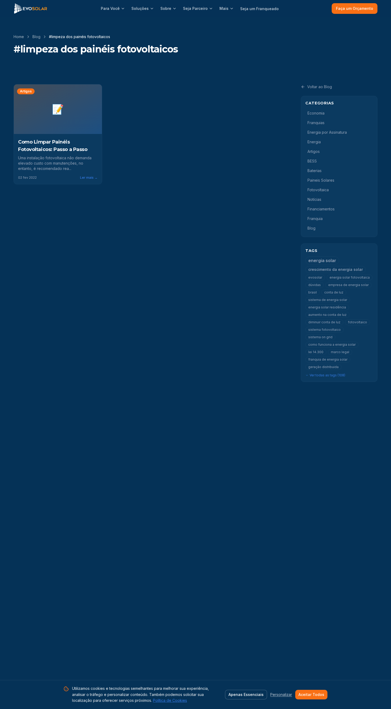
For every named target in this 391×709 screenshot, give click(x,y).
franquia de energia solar (327, 359)
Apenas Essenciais (246, 694)
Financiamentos (321, 209)
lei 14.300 (315, 352)
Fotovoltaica (318, 190)
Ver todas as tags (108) (327, 375)
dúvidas (314, 285)
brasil (312, 292)
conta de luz (333, 292)
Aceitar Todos (311, 694)
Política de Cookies (170, 700)
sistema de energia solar (327, 300)
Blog (36, 36)
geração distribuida (323, 367)
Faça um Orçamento (354, 8)
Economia (316, 113)
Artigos (313, 151)
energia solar (322, 260)
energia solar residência (327, 307)
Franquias (316, 122)
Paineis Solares (320, 180)
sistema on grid (320, 337)
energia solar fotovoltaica (350, 277)
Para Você (110, 8)
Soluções (140, 8)
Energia (314, 142)
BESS (312, 161)
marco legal (340, 352)
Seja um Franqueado (259, 8)
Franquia (315, 218)
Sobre (165, 8)
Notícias (314, 199)
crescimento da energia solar (335, 269)
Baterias (314, 170)
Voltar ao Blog (319, 86)
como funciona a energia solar (332, 345)
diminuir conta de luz (324, 322)
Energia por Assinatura (327, 132)
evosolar (315, 277)
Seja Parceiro (195, 8)
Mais (223, 8)
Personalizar (281, 694)
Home (19, 36)
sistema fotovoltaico (324, 330)
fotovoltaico (357, 322)
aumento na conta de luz (327, 315)
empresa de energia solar (348, 285)
